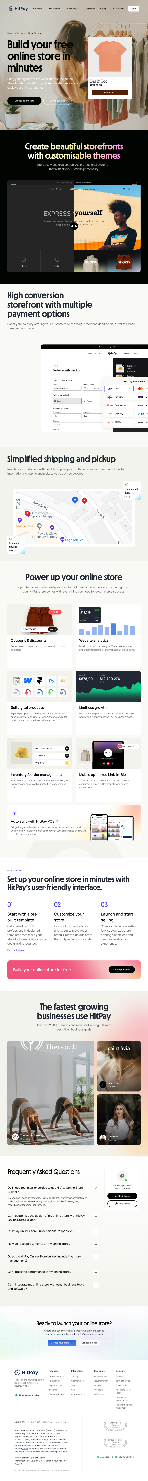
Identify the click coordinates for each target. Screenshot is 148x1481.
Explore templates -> (18, 950)
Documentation (101, 1380)
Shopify (74, 1376)
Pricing (102, 8)
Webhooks (98, 1389)
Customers (90, 8)
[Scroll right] (65, 1422)
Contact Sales (117, 8)
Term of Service (123, 1380)
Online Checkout (56, 1376)
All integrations (78, 1394)
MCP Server (99, 1394)
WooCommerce (78, 1380)
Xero (73, 1385)
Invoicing (53, 1389)
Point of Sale (54, 1380)
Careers (119, 1376)
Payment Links (55, 1385)
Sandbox (98, 1385)
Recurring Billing (56, 1394)
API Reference (100, 1376)
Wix (73, 1389)
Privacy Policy (122, 1385)
